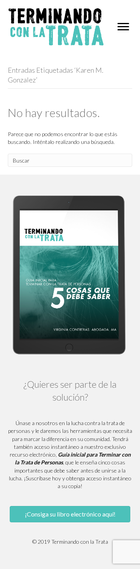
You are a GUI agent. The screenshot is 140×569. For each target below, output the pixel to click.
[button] (70, 514)
